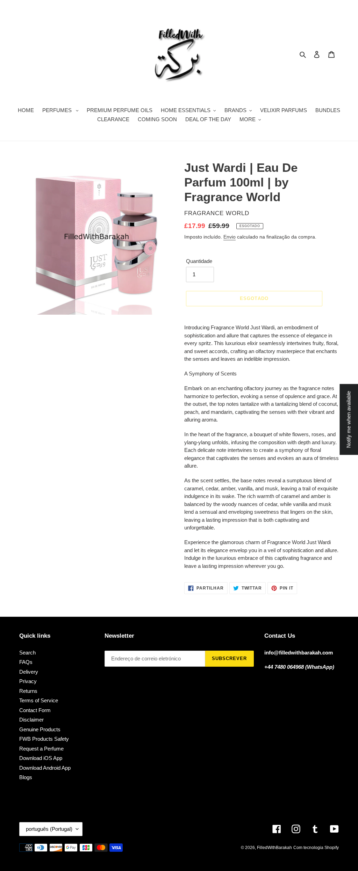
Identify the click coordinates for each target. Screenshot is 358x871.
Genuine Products (39, 729)
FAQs (26, 662)
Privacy (28, 681)
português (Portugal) (49, 829)
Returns (28, 691)
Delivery (28, 672)
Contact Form (35, 710)
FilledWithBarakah (274, 847)
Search (27, 653)
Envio (229, 237)
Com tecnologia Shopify (316, 847)
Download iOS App (40, 758)
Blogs (25, 777)
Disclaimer (31, 720)
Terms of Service (38, 700)
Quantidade (199, 261)
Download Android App (45, 768)
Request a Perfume (41, 749)
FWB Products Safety (44, 739)
